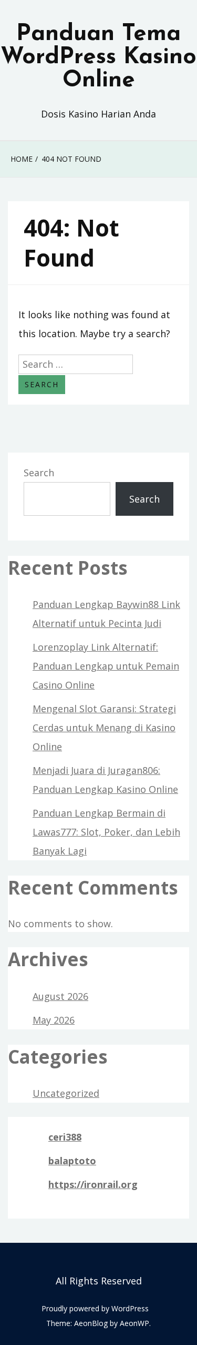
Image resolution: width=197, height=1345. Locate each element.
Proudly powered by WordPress (95, 1308)
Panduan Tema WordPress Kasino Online (98, 57)
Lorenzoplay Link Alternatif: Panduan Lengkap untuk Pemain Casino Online (106, 666)
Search (39, 472)
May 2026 (54, 1020)
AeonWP (134, 1323)
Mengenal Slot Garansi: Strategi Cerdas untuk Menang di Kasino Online (104, 727)
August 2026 (60, 996)
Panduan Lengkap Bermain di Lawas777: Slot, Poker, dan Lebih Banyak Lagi (106, 832)
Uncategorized (66, 1093)
